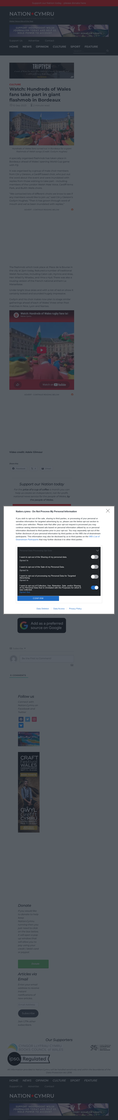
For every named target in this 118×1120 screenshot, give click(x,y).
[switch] (94, 557)
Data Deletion (43, 608)
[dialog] (59, 560)
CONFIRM (38, 598)
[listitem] (59, 550)
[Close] (109, 511)
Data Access (59, 608)
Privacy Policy (75, 608)
